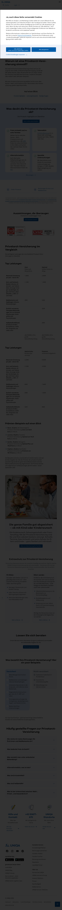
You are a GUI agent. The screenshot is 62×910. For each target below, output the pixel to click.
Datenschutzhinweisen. (25, 35)
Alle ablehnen (18, 49)
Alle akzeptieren (44, 49)
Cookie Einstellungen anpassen (16, 54)
